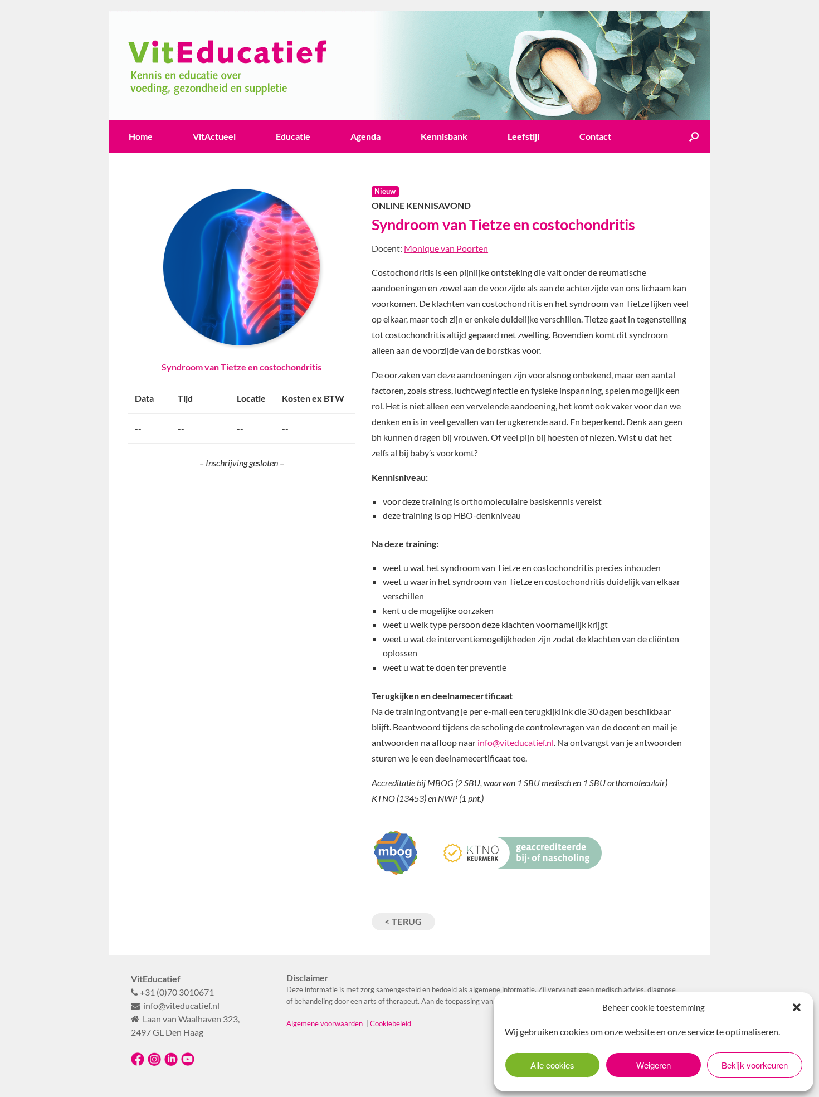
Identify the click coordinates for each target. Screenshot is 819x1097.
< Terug (403, 921)
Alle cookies (552, 1065)
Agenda (365, 136)
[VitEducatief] (409, 65)
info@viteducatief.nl (515, 742)
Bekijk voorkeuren (755, 1065)
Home (141, 136)
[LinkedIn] (171, 1063)
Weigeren (653, 1065)
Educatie (293, 136)
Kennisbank (444, 136)
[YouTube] (187, 1063)
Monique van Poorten (446, 248)
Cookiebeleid (390, 1023)
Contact (595, 136)
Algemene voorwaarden (324, 1023)
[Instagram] (154, 1063)
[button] (796, 1007)
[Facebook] (137, 1063)
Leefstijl (523, 136)
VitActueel (214, 136)
